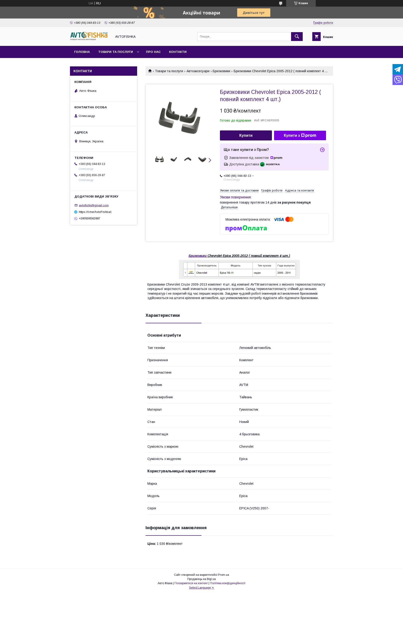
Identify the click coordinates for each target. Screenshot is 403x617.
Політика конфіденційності (227, 583)
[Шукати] (297, 36)
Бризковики (221, 71)
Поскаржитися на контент (191, 583)
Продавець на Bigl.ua (201, 579)
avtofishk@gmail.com (94, 205)
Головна (82, 52)
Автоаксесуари (198, 71)
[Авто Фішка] (90, 40)
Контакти (178, 52)
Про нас (153, 52)
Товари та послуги (115, 52)
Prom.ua (223, 574)
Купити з (292, 135)
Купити (246, 135)
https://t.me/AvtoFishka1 (95, 212)
